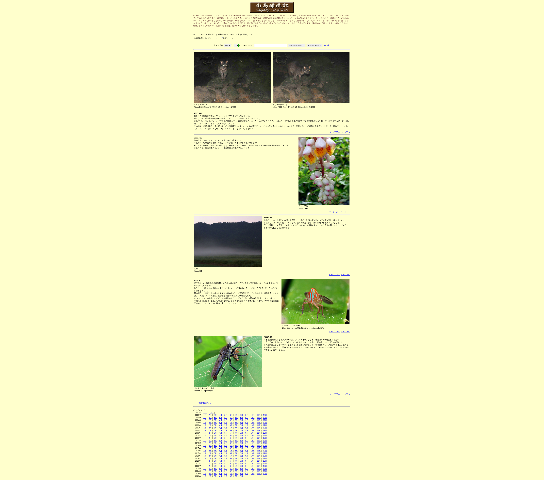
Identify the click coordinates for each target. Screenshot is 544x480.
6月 (231, 415)
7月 (236, 415)
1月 (204, 415)
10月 (252, 415)
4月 (220, 415)
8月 (241, 415)
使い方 (327, 45)
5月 (225, 415)
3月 (215, 415)
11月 (205, 412)
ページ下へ (345, 132)
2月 (210, 415)
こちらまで (218, 38)
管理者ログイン (204, 403)
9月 (246, 415)
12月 (211, 412)
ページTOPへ (334, 132)
